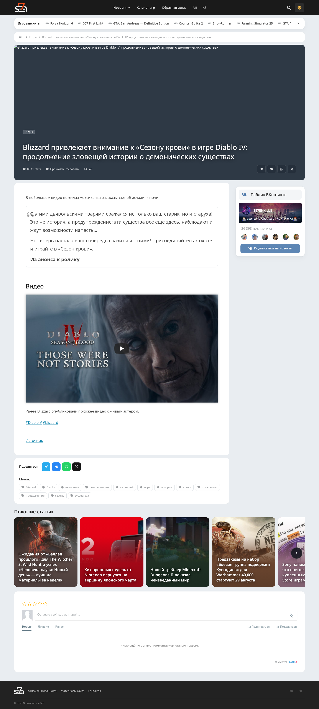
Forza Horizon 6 (61, 23)
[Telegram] (204, 7)
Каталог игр (146, 7)
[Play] (121, 348)
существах (82, 496)
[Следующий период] (296, 553)
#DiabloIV (34, 422)
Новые (26, 626)
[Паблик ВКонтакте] (246, 195)
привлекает (209, 487)
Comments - (286, 661)
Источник (34, 440)
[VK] (195, 7)
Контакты (94, 691)
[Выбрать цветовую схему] (299, 7)
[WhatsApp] (281, 169)
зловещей (126, 487)
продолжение (35, 496)
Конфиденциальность (42, 691)
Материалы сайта (72, 691)
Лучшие (43, 626)
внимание (72, 487)
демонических (99, 487)
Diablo (50, 487)
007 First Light (93, 23)
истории (166, 487)
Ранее (59, 626)
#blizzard (50, 422)
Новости (120, 7)
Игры (33, 37)
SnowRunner (222, 23)
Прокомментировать (64, 169)
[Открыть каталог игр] (296, 23)
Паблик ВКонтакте (268, 194)
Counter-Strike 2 (191, 23)
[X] (292, 169)
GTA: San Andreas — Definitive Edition (141, 23)
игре (147, 487)
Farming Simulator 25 (257, 23)
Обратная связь (174, 7)
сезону (59, 496)
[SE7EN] (21, 7)
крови (187, 487)
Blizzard (31, 487)
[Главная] (21, 37)
